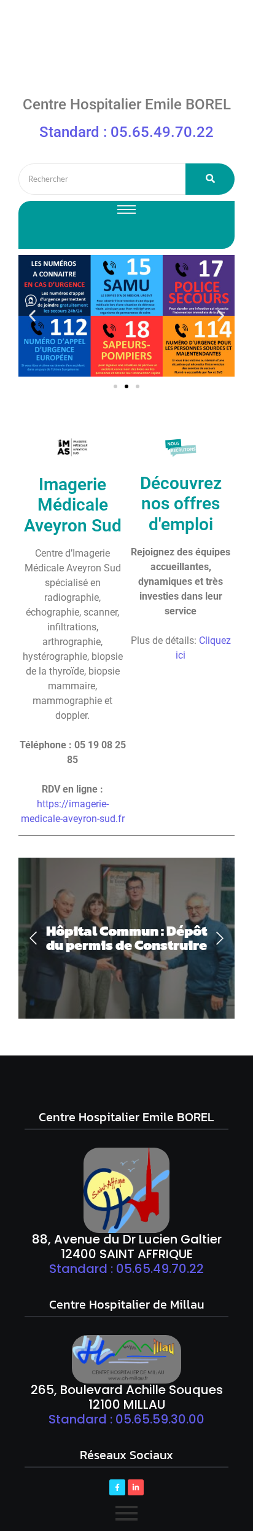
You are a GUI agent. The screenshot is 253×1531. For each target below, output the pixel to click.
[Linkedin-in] (136, 1487)
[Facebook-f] (117, 1487)
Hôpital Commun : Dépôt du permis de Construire (126, 938)
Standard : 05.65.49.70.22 (126, 132)
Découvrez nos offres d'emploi (181, 503)
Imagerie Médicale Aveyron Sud (73, 505)
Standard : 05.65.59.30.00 (126, 1419)
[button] (32, 316)
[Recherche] (210, 179)
